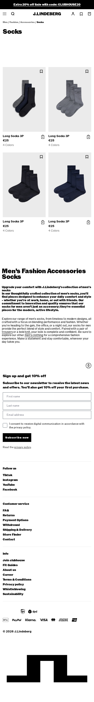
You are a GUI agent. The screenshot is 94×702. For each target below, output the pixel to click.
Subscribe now (17, 437)
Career (8, 574)
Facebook (10, 489)
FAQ (6, 510)
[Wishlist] (81, 14)
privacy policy (22, 447)
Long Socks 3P (13, 136)
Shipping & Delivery (17, 529)
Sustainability (13, 594)
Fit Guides (10, 565)
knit (27, 332)
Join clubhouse (14, 560)
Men (5, 22)
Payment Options (15, 520)
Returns (9, 515)
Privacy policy (13, 584)
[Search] (13, 13)
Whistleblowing (14, 589)
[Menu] (4, 13)
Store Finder (12, 534)
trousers (7, 332)
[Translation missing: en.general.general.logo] (47, 13)
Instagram (10, 480)
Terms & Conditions (17, 579)
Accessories (27, 22)
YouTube (9, 484)
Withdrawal (11, 525)
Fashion (14, 22)
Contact (9, 539)
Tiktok (7, 475)
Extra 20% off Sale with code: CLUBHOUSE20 (47, 5)
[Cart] (89, 13)
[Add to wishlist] (41, 71)
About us (9, 570)
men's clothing (34, 335)
